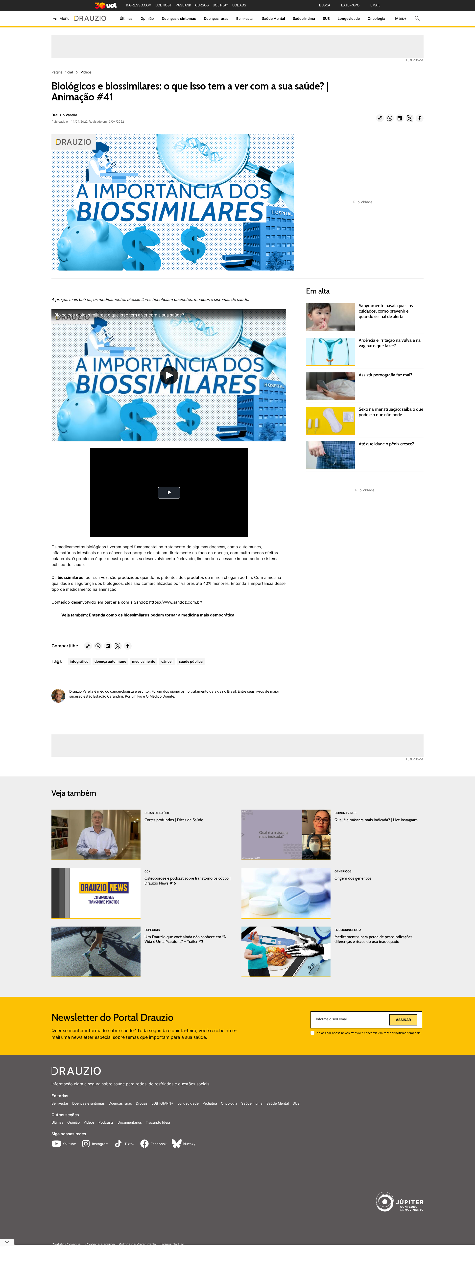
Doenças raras (216, 18)
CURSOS (202, 5)
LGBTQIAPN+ (162, 1103)
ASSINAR (403, 1020)
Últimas (126, 18)
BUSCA (324, 5)
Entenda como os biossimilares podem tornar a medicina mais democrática (161, 615)
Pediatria (210, 1103)
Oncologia (376, 18)
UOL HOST (163, 5)
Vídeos (89, 1122)
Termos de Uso (172, 1244)
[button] (380, 118)
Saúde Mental (273, 18)
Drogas (141, 1103)
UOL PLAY (220, 5)
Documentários (130, 1122)
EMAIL (375, 5)
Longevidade (349, 18)
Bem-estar (245, 18)
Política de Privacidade (137, 1244)
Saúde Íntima (304, 18)
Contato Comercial (66, 1244)
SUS (326, 18)
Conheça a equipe (100, 1244)
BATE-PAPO (350, 5)
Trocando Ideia (158, 1122)
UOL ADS (239, 5)
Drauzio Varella (64, 115)
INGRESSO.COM (138, 5)
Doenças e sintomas (179, 18)
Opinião (147, 18)
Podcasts (106, 1122)
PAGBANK (183, 5)
